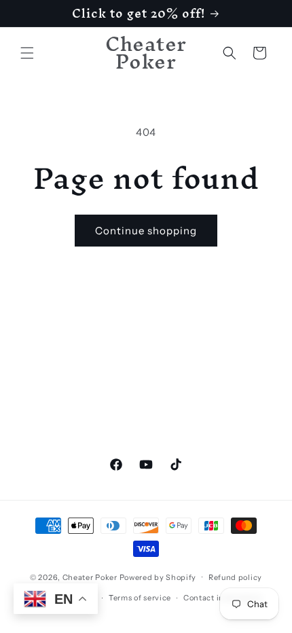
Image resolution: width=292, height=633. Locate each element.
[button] (27, 53)
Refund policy (235, 577)
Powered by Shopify (158, 576)
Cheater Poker (89, 576)
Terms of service (140, 597)
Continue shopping (146, 230)
